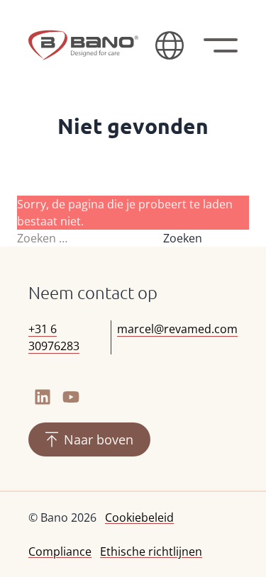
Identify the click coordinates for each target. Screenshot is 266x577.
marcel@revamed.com (177, 329)
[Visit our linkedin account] (42, 397)
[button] (169, 45)
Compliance (60, 551)
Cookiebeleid (139, 517)
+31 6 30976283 (53, 337)
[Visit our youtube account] (71, 397)
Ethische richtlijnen (151, 551)
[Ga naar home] (83, 45)
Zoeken (182, 238)
